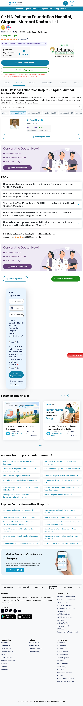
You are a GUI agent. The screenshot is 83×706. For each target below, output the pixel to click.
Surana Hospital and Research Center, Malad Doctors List (61, 462)
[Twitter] (6, 611)
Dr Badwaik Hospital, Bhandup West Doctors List (20, 543)
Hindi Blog (60, 669)
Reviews (32, 83)
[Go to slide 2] (41, 445)
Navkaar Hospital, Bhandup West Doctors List (61, 543)
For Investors (6, 649)
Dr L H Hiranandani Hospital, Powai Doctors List (20, 480)
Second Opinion (63, 657)
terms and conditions (15, 384)
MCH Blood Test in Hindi (66, 599)
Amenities (63, 83)
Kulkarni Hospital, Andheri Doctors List (58, 494)
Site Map (4, 669)
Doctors (6, 32)
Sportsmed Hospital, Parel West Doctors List (61, 517)
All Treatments (62, 652)
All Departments (63, 655)
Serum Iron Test (63, 626)
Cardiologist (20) (34, 113)
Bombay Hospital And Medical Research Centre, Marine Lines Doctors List (18, 495)
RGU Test (60, 629)
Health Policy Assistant (65, 681)
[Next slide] (67, 395)
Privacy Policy (34, 643)
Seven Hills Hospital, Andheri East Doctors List (61, 476)
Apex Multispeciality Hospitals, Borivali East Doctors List (18, 462)
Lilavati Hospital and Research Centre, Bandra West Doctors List (62, 488)
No (18, 342)
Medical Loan (62, 660)
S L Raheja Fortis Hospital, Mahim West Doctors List (62, 481)
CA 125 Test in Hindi (64, 617)
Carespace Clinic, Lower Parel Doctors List (18, 510)
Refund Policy (34, 646)
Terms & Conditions (36, 649)
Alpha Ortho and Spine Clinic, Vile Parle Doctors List (20, 537)
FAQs (3, 655)
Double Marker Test (64, 605)
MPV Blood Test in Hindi (66, 596)
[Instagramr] (15, 611)
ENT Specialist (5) (66, 113)
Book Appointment (42, 137)
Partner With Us (7, 652)
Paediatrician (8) (50, 113)
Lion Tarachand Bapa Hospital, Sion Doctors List (62, 468)
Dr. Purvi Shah (33, 120)
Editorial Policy (34, 652)
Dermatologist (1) (18, 113)
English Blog (61, 666)
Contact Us (5, 646)
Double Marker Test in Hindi (67, 632)
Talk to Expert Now (16, 279)
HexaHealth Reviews (64, 672)
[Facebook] (2, 611)
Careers (4, 666)
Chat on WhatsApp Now (66, 279)
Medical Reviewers (8, 660)
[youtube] (19, 611)
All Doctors (61, 643)
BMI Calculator (62, 663)
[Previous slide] (63, 395)
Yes (12, 342)
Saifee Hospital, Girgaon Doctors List (16, 476)
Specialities (19, 32)
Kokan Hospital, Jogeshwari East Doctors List (19, 517)
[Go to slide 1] (40, 445)
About (6, 83)
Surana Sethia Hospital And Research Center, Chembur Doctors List (20, 469)
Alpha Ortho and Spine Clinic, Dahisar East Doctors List (18, 530)
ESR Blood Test (62, 602)
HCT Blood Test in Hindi (66, 608)
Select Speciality (17, 315)
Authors (4, 663)
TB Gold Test (62, 611)
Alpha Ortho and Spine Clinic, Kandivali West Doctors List (61, 537)
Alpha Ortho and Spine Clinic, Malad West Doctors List (60, 530)
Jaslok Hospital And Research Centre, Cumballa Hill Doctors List (20, 488)
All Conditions (62, 649)
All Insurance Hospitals (65, 678)
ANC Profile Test (63, 623)
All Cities (60, 675)
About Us (4, 643)
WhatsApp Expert (26, 70)
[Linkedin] (11, 611)
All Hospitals (61, 646)
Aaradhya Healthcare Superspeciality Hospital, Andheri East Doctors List (62, 523)
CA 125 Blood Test (64, 614)
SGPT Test (61, 620)
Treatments (47, 83)
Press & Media (6, 657)
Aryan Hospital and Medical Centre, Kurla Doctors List (60, 511)
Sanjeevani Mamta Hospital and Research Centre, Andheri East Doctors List (18, 523)
